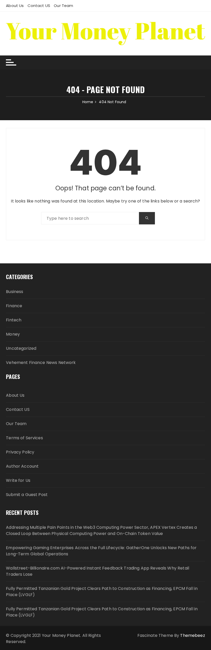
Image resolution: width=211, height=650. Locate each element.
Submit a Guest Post (27, 495)
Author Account (22, 466)
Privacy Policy (20, 452)
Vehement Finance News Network (41, 362)
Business (14, 292)
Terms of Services (24, 438)
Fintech (13, 320)
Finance (14, 306)
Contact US (39, 5)
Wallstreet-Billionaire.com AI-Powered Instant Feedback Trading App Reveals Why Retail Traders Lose (97, 571)
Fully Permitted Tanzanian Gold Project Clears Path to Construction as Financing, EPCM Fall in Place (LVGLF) (102, 592)
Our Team (63, 5)
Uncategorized (21, 348)
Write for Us (18, 480)
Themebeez (192, 635)
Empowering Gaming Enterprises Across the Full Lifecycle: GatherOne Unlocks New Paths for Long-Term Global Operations (101, 551)
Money (13, 334)
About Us (15, 5)
